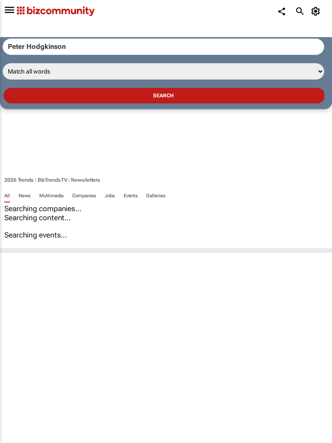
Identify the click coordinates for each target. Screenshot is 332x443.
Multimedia (51, 196)
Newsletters (85, 180)
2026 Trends (19, 180)
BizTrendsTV (52, 180)
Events (130, 196)
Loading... (16, 391)
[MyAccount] (317, 11)
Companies (84, 196)
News (25, 196)
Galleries (155, 196)
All (7, 196)
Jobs (110, 196)
